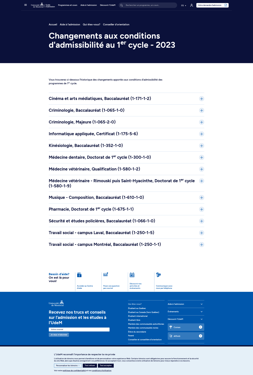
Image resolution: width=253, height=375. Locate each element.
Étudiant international (138, 316)
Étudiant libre (134, 320)
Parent (131, 335)
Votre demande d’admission (209, 5)
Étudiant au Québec (137, 308)
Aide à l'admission (89, 5)
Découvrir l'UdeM (107, 5)
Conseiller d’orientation (116, 24)
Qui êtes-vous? (91, 24)
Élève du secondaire (137, 332)
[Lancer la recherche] (121, 5)
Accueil (53, 24)
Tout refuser (90, 365)
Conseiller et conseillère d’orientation (145, 339)
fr (182, 5)
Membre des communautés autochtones (146, 324)
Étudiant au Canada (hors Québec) (143, 312)
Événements (173, 312)
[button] (25, 5)
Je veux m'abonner (58, 335)
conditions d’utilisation (101, 370)
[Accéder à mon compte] (191, 5)
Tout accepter (106, 365)
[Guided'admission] (87, 303)
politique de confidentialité (74, 370)
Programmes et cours (67, 5)
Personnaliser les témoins (68, 365)
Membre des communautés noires (143, 328)
